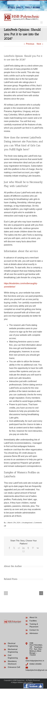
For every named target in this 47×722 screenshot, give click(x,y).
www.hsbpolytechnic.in (35, 661)
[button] (6, 593)
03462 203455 (36, 664)
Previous (30, 44)
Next (39, 44)
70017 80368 (32, 7)
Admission (34, 633)
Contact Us (34, 630)
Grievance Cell (14, 667)
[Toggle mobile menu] (41, 22)
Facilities (33, 621)
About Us (33, 617)
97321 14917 (15, 7)
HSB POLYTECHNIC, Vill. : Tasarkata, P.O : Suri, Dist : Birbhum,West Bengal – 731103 (36, 649)
